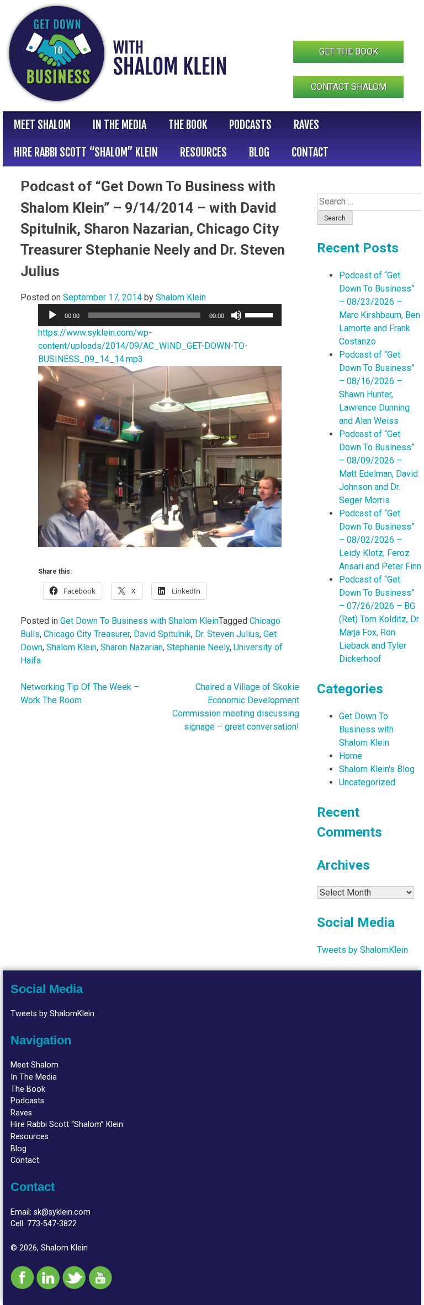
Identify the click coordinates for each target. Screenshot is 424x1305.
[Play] (52, 315)
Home (350, 756)
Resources (203, 152)
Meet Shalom (42, 125)
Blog (259, 152)
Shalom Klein (181, 297)
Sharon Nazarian (131, 647)
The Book (187, 125)
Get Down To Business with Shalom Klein (139, 621)
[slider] (260, 314)
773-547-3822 (52, 1223)
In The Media (119, 125)
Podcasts (250, 125)
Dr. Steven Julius (227, 634)
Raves (306, 125)
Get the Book (348, 51)
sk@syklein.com (62, 1212)
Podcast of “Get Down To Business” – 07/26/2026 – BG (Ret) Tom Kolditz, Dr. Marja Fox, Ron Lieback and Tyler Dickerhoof (379, 619)
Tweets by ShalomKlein (362, 950)
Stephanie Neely (198, 647)
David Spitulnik (162, 634)
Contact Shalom (348, 87)
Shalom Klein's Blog (377, 769)
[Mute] (236, 315)
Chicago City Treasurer (87, 634)
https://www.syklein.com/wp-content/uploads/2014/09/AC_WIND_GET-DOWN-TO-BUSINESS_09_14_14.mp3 (143, 345)
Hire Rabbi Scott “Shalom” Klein (86, 152)
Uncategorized (367, 782)
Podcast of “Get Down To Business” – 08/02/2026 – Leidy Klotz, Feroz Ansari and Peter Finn (380, 539)
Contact (310, 152)
